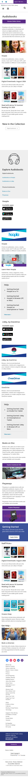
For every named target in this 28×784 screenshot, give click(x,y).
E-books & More (10, 704)
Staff (6, 543)
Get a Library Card (10, 691)
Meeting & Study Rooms (12, 708)
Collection (8, 706)
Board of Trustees (10, 666)
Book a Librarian (8, 643)
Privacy (8, 673)
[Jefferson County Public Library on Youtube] (14, 660)
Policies (8, 672)
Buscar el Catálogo (10, 725)
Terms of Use (8, 761)
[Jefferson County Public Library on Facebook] (7, 660)
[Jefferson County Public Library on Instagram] (11, 660)
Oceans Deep (7, 614)
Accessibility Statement (14, 763)
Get (5, 625)
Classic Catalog (9, 750)
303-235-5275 (9, 739)
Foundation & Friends (11, 714)
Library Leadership (10, 668)
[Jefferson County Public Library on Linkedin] (18, 660)
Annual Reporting (10, 675)
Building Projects (10, 679)
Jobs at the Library (10, 681)
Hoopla (4, 56)
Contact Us (14, 744)
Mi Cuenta (8, 726)
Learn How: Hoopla (9, 269)
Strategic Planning (10, 677)
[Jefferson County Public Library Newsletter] (22, 660)
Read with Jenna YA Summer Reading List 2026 (12, 106)
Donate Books (9, 718)
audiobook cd (6, 454)
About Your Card (10, 696)
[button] (2, 1)
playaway (18, 496)
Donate (7, 716)
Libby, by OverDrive (9, 360)
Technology (8, 709)
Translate (23, 755)
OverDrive (5, 387)
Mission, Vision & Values (12, 670)
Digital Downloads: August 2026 (14, 81)
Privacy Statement (17, 761)
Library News (9, 683)
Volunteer (8, 720)
